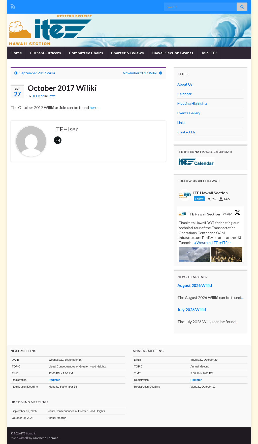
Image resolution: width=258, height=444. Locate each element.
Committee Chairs (86, 52)
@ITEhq (225, 242)
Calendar (184, 94)
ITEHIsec (38, 96)
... (242, 297)
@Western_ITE (206, 242)
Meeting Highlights (192, 103)
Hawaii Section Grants (172, 52)
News (51, 96)
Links (181, 122)
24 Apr (227, 214)
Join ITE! (209, 52)
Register (54, 379)
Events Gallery (188, 113)
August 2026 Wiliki (194, 285)
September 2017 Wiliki (37, 73)
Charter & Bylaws (127, 52)
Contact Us (186, 132)
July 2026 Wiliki (191, 309)
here (94, 107)
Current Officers (45, 52)
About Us (184, 84)
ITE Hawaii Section (204, 214)
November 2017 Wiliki (140, 73)
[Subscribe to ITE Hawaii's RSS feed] (13, 5)
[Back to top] (246, 432)
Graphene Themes (45, 438)
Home (16, 52)
